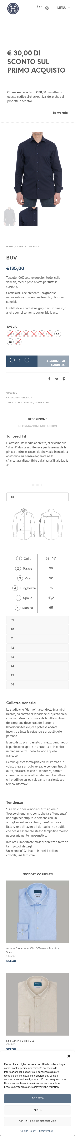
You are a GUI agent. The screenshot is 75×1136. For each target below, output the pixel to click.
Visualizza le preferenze (37, 1121)
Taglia (12, 327)
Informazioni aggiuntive (38, 426)
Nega (37, 1110)
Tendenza (33, 247)
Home (9, 247)
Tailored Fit (42, 403)
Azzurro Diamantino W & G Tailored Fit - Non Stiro (32, 950)
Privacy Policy (45, 1130)
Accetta (37, 1098)
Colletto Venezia (22, 403)
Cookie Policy (27, 1130)
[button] (69, 1056)
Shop (20, 247)
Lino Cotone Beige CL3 (20, 1041)
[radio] (10, 334)
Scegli (11, 961)
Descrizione (37, 419)
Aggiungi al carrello (55, 363)
